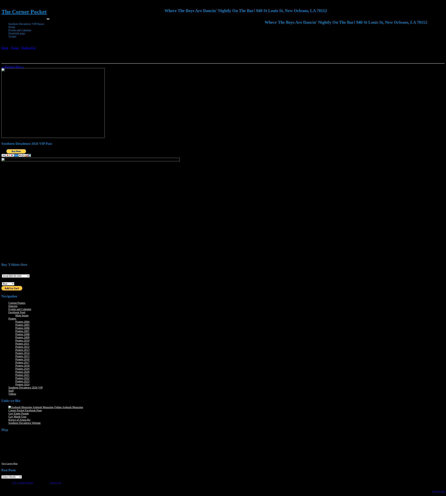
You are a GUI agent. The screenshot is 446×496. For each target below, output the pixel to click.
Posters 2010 (22, 340)
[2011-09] (53, 136)
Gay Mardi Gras (17, 416)
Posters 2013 (22, 349)
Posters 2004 (22, 321)
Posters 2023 (22, 381)
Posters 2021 (22, 375)
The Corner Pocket (24, 12)
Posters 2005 (22, 324)
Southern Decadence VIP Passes (26, 23)
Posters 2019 (22, 368)
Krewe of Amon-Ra (19, 419)
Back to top (438, 491)
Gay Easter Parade (18, 413)
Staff (11, 390)
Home (11, 27)
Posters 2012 (22, 346)
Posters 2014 (22, 353)
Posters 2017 (22, 362)
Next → (19, 66)
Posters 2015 (22, 356)
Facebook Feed (16, 312)
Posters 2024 (22, 384)
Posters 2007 (22, 331)
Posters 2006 (22, 328)
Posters (15, 47)
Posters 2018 (22, 365)
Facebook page (16, 33)
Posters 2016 (22, 359)
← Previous (7, 66)
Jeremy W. (55, 482)
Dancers (12, 306)
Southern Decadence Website (24, 422)
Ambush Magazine (72, 407)
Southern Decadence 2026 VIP (25, 387)
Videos (12, 393)
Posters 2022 (22, 378)
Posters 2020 (22, 371)
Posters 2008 (22, 334)
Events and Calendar (19, 30)
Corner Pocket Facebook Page (25, 410)
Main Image (22, 315)
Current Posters (16, 302)
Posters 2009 (22, 337)
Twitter (12, 36)
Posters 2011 (29, 47)
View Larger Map (9, 463)
